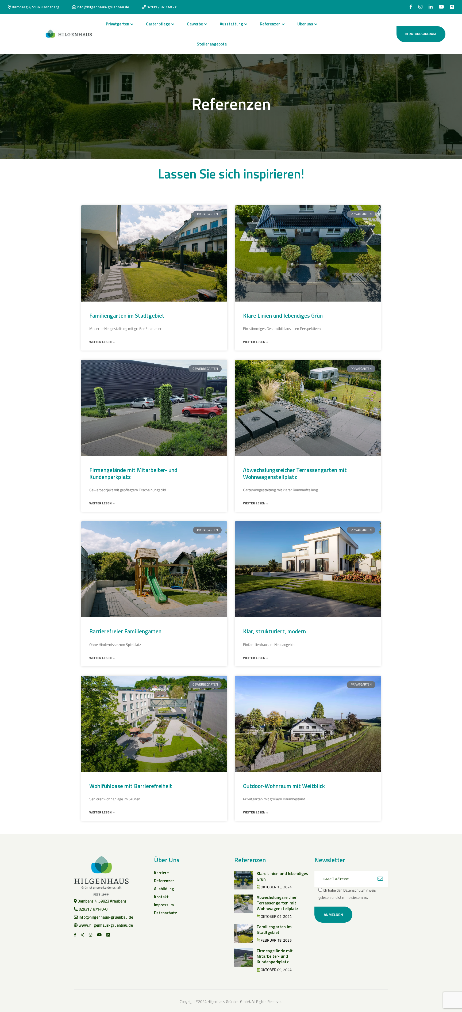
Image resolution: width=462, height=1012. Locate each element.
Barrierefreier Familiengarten (125, 631)
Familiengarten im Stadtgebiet (126, 315)
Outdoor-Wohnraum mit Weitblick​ (284, 786)
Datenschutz (165, 913)
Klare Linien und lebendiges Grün (283, 315)
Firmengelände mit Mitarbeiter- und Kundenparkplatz (133, 473)
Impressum (164, 905)
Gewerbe (195, 24)
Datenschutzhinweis (359, 890)
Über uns (305, 24)
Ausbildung (164, 889)
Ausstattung (231, 24)
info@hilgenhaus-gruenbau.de (102, 7)
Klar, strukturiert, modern (274, 631)
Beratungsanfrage (421, 33)
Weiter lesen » (102, 341)
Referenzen (270, 24)
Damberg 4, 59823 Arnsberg (35, 7)
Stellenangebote (212, 44)
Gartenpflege (158, 24)
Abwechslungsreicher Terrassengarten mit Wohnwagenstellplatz (295, 473)
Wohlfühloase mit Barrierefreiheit (130, 786)
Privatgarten (117, 24)
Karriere (161, 873)
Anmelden (333, 914)
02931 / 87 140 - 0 (161, 7)
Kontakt (161, 897)
